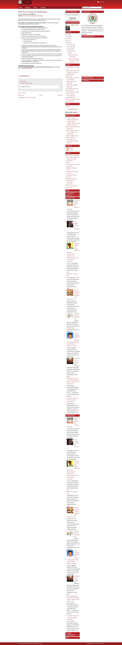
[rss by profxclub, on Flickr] (77, 25)
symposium (70, 101)
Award (68, 76)
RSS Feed (101, 1)
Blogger (75, 109)
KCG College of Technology (35, 15)
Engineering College (27, 68)
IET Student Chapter (72, 88)
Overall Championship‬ (72, 99)
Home (20, 7)
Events (35, 7)
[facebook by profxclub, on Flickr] (68, 25)
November (70, 46)
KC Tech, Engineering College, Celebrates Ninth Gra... (73, 60)
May (69, 53)
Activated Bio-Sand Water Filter (77, 315)
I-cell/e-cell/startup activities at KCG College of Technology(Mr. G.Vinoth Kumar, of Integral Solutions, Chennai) (73, 121)
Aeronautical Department (73, 67)
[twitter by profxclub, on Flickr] (74, 25)
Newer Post (21, 95)
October (70, 48)
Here (85, 34)
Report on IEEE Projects (73, 135)
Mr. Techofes (70, 97)
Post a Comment (22, 93)
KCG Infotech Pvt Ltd (98, 643)
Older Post (60, 95)
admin (21, 81)
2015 (68, 34)
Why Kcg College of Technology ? (33, 12)
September (70, 51)
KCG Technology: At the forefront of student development (72, 400)
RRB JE (28, 86)
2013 (68, 38)
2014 (68, 36)
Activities (43, 7)
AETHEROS (70, 74)
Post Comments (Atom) (30, 97)
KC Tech (25, 15)
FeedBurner (76, 20)
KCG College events (72, 92)
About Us (27, 7)
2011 (68, 42)
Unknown (71, 148)
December (70, 44)
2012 (68, 40)
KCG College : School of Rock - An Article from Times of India (73, 132)
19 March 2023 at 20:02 (26, 83)
